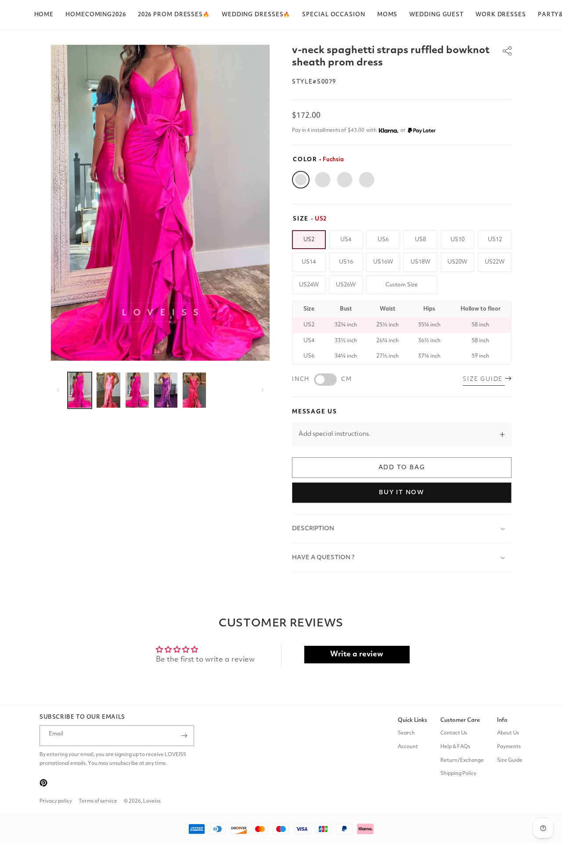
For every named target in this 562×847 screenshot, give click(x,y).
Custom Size (401, 285)
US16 (346, 262)
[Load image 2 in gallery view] (108, 390)
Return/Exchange (462, 760)
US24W (309, 285)
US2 (308, 240)
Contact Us (453, 733)
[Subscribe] (184, 735)
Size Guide (509, 760)
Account (408, 746)
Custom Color (366, 179)
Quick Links (412, 720)
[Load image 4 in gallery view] (166, 390)
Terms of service (98, 801)
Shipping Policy (458, 774)
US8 (420, 240)
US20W (457, 262)
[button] (174, 15)
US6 (383, 240)
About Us (508, 733)
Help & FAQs (455, 746)
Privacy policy (56, 801)
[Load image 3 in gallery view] (137, 390)
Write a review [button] (356, 654)
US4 (345, 240)
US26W (346, 285)
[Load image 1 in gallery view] (80, 390)
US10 (457, 240)
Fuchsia (301, 179)
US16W (383, 262)
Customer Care (460, 720)
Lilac (344, 179)
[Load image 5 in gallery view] (194, 390)
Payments (509, 746)
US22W (494, 262)
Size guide (484, 379)
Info (502, 720)
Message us (314, 412)
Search (406, 733)
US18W (420, 262)
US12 (495, 240)
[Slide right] (262, 390)
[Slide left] (57, 390)
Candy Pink (322, 179)
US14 (309, 262)
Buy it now (402, 492)
